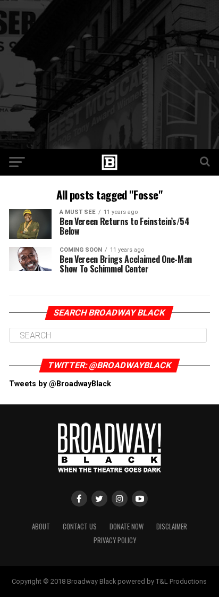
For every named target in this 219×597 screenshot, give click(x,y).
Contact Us (80, 526)
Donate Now (127, 526)
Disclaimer (171, 526)
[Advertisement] (109, 74)
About (41, 526)
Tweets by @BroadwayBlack (60, 383)
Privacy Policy (115, 540)
